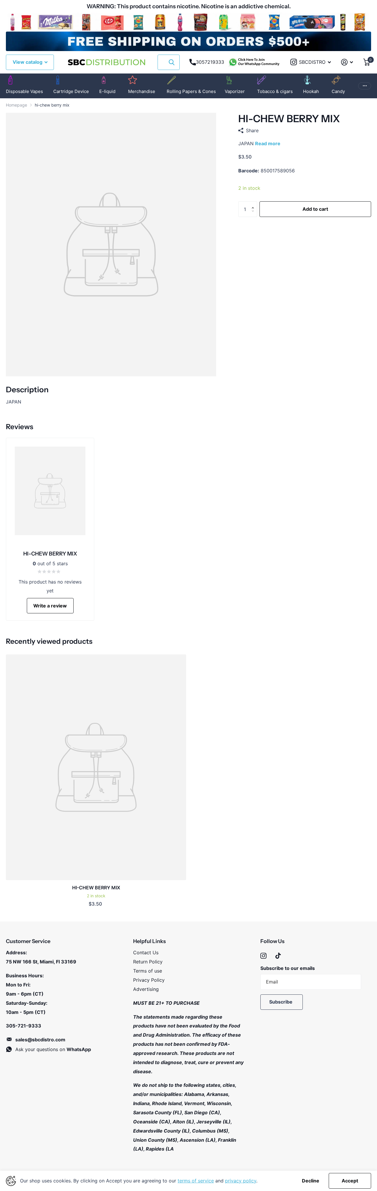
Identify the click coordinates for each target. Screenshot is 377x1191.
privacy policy (240, 1181)
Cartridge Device (71, 91)
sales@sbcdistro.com (40, 1040)
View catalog (28, 62)
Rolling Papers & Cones (191, 91)
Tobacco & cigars (275, 91)
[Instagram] (263, 956)
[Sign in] (347, 62)
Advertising (146, 989)
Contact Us (145, 952)
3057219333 (210, 62)
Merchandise (141, 91)
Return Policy (148, 962)
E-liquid (107, 91)
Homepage (16, 104)
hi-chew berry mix (96, 888)
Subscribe (281, 1002)
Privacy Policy (149, 980)
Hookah (311, 91)
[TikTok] (278, 956)
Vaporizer (235, 91)
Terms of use (147, 971)
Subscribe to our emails (287, 968)
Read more (267, 143)
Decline (310, 1181)
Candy (338, 91)
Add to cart (315, 209)
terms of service (196, 1181)
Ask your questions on (53, 1049)
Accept (350, 1181)
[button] (254, 203)
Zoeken (171, 62)
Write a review (50, 606)
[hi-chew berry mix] (96, 767)
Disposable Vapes (24, 91)
